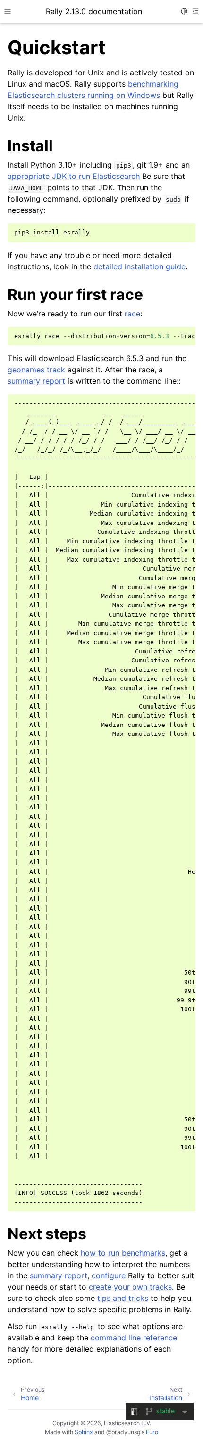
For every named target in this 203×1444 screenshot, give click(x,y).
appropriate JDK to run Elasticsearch (74, 176)
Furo (152, 1432)
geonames (26, 369)
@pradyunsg (123, 1432)
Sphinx (84, 1432)
